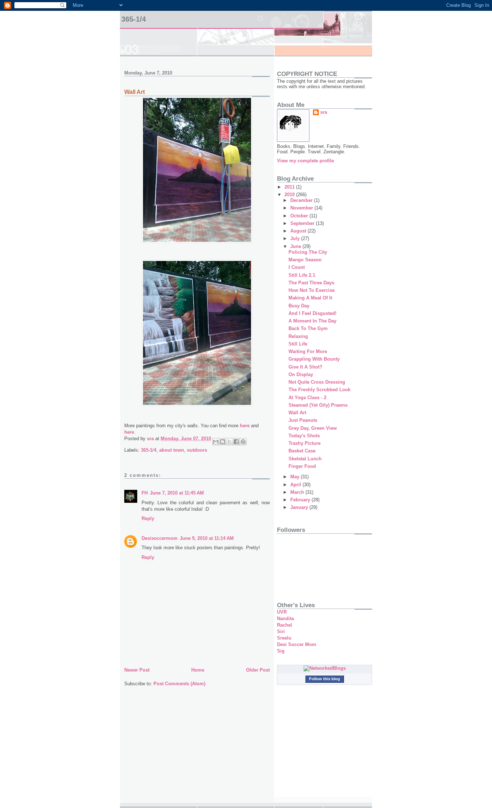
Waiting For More (308, 351)
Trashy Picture (305, 443)
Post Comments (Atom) (179, 683)
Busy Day (299, 305)
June (296, 246)
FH (145, 493)
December (302, 200)
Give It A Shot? (305, 367)
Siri (281, 631)
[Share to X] (229, 441)
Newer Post (136, 670)
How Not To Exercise (312, 290)
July (295, 238)
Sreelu (284, 638)
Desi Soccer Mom (296, 644)
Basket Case (302, 450)
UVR (282, 612)
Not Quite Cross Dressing (317, 382)
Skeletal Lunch (305, 458)
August (299, 231)
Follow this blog (324, 679)
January (299, 507)
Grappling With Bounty (314, 359)
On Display (301, 374)
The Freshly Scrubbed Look (319, 389)
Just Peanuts (303, 420)
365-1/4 (133, 19)
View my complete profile (305, 160)
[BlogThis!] (222, 441)
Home (197, 670)
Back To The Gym (308, 328)
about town (171, 450)
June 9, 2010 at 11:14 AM (207, 538)
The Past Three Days (311, 282)
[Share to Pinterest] (243, 441)
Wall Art (297, 412)
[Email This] (215, 441)
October (299, 215)
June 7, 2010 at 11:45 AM (177, 493)
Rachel (284, 625)
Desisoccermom (160, 538)
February (301, 499)
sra (323, 112)
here (245, 425)
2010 (290, 194)
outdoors (197, 450)
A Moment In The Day (312, 321)
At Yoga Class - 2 (307, 397)
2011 (290, 187)
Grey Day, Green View (313, 428)
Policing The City (308, 252)
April (296, 484)
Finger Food (302, 466)
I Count (297, 267)
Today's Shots (304, 435)
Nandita (285, 618)
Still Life (298, 344)
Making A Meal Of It (310, 298)
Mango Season (305, 259)
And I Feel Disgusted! (312, 313)
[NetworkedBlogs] (325, 668)
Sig (281, 651)
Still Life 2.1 (302, 275)
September (303, 223)
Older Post (258, 670)
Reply (148, 518)
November (302, 208)
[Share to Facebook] (236, 441)
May (295, 476)
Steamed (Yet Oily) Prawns (318, 405)
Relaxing (298, 336)
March (297, 492)
